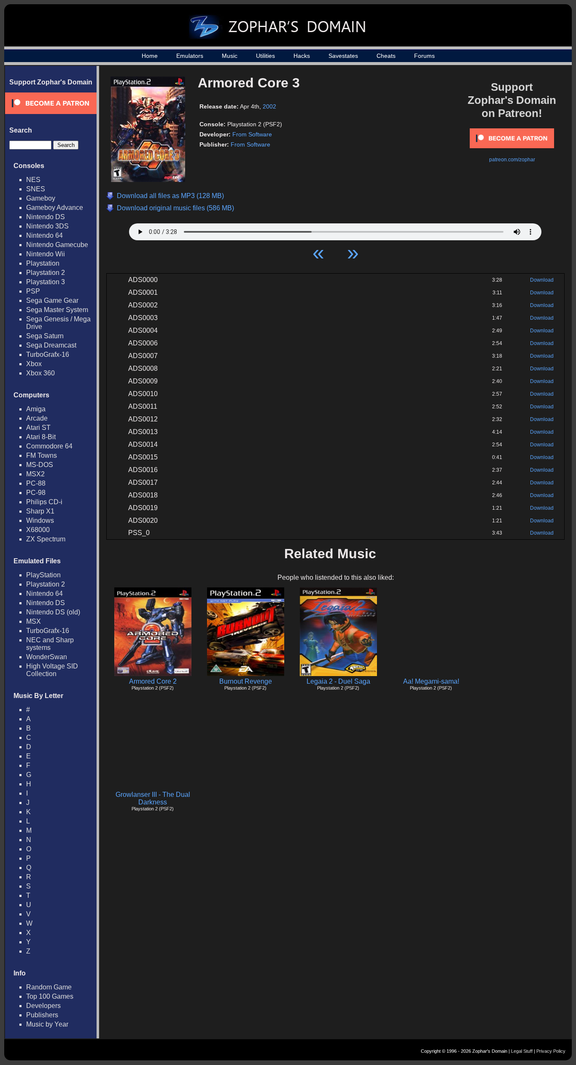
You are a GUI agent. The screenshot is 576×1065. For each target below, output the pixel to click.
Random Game (49, 987)
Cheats (386, 55)
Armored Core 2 (153, 681)
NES (33, 179)
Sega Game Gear (52, 300)
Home (150, 55)
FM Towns (41, 455)
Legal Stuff (522, 1051)
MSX (33, 621)
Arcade (37, 418)
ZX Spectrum (45, 539)
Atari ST (38, 427)
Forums (424, 55)
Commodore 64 (49, 446)
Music (229, 55)
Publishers (42, 1015)
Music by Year (47, 1024)
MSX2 (35, 474)
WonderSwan (46, 656)
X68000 (38, 529)
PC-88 (36, 483)
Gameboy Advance (54, 207)
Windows (40, 520)
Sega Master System (57, 309)
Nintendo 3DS (47, 226)
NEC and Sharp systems (50, 643)
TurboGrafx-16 (47, 354)
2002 (269, 106)
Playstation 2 (45, 272)
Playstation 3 (45, 281)
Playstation (42, 263)
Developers (43, 1005)
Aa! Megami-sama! (431, 681)
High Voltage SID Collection (52, 670)
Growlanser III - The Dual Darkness (153, 798)
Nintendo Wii (45, 254)
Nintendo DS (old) (53, 612)
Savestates (343, 55)
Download (542, 280)
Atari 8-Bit (41, 436)
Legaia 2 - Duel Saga (338, 681)
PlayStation (43, 575)
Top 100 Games (49, 996)
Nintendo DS (45, 216)
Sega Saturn (45, 336)
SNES (35, 189)
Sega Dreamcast (51, 345)
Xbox (34, 363)
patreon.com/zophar (512, 160)
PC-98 (36, 492)
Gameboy (40, 198)
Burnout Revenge (245, 681)
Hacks (301, 55)
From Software (252, 134)
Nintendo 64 (44, 235)
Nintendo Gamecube (57, 244)
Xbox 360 (40, 373)
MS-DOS (39, 464)
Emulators (189, 55)
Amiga (36, 409)
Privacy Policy (550, 1051)
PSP (33, 291)
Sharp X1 (40, 511)
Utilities (265, 55)
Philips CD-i (44, 501)
